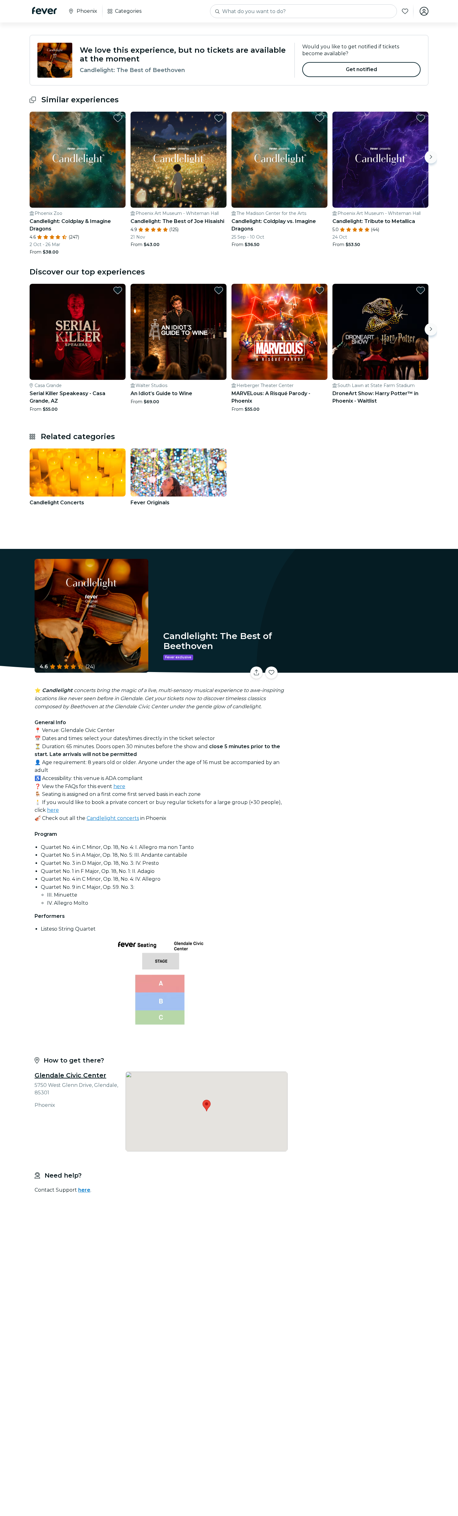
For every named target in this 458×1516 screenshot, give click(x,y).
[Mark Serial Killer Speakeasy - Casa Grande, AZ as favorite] (118, 290)
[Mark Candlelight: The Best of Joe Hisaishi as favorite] (219, 118)
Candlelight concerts (113, 818)
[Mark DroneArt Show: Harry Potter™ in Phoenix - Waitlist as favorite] (421, 290)
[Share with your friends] (256, 672)
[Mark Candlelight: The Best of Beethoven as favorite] (271, 672)
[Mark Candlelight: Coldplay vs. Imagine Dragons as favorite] (320, 118)
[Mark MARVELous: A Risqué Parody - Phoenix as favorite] (320, 290)
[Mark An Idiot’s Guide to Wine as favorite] (219, 290)
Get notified (361, 69)
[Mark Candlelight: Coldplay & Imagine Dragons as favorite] (118, 118)
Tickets (359, 668)
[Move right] (431, 157)
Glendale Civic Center (70, 1075)
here (119, 786)
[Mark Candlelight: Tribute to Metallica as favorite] (421, 118)
